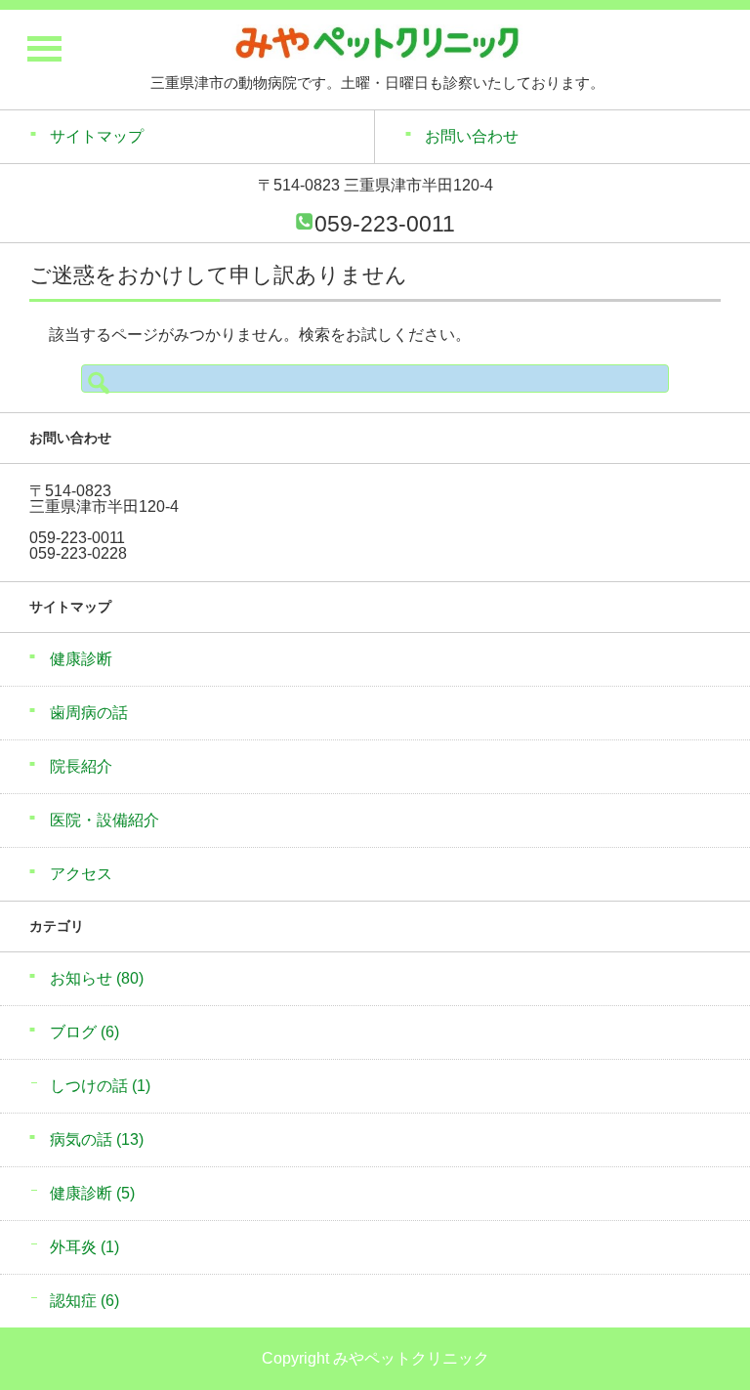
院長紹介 (81, 766)
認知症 (84, 1300)
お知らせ (97, 978)
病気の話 (97, 1139)
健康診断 (81, 659)
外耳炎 (84, 1247)
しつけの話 (100, 1085)
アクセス (81, 873)
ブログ (84, 1032)
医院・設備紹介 (104, 820)
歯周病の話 (89, 712)
